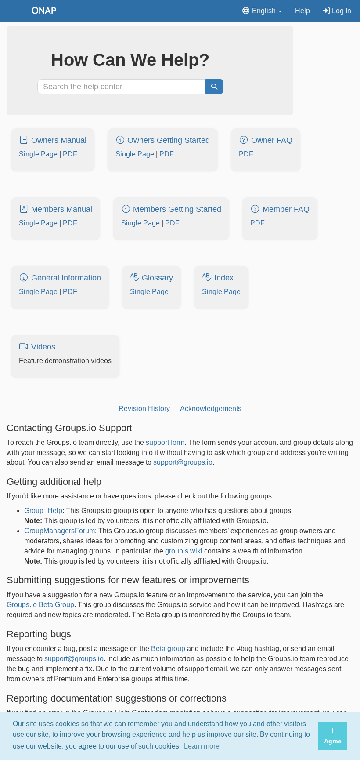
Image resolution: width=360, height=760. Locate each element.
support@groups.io (182, 462)
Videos (42, 346)
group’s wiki (183, 551)
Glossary (156, 277)
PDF (70, 154)
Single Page (38, 154)
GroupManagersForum (59, 531)
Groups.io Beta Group (40, 604)
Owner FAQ (270, 140)
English (263, 11)
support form (165, 442)
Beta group (168, 648)
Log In (340, 11)
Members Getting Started (176, 209)
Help (302, 11)
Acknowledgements (210, 408)
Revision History (144, 408)
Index (223, 277)
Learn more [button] (202, 746)
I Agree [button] (333, 736)
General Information (65, 277)
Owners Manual (57, 140)
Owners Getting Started (167, 140)
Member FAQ (285, 209)
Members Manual (60, 209)
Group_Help (43, 510)
